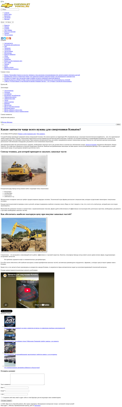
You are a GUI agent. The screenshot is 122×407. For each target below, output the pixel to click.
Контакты (7, 16)
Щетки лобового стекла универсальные (16, 111)
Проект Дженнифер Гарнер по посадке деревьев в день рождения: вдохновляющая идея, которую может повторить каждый (42, 75)
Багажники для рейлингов (12, 95)
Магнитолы (7, 105)
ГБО (5, 46)
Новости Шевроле (9, 54)
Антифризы (8, 94)
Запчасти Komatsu (91, 144)
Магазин (7, 19)
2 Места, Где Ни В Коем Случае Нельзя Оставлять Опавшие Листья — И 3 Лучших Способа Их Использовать (38, 81)
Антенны (7, 92)
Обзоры (6, 27)
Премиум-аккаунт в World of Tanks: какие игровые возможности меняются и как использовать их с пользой (37, 79)
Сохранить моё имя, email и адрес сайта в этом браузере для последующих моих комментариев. (32, 397)
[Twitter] (5, 38)
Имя (2, 387)
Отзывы (6, 28)
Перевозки (7, 59)
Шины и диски (8, 67)
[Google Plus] (10, 38)
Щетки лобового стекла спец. (13, 110)
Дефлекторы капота (10, 97)
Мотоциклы (8, 53)
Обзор (6, 56)
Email (3, 391)
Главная (6, 12)
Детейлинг (7, 49)
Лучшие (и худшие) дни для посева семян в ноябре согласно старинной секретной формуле (32, 78)
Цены (6, 65)
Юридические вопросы (11, 69)
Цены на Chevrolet (9, 31)
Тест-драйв (7, 62)
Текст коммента (5, 384)
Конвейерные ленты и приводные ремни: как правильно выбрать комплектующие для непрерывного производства (39, 76)
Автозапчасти (8, 43)
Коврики (7, 103)
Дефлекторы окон (9, 98)
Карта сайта (8, 14)
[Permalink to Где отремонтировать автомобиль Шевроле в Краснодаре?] (10, 366)
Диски (6, 100)
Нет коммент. (41, 134)
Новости (7, 25)
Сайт (2, 394)
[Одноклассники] (7, 38)
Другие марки (8, 35)
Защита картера (9, 102)
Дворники (7, 48)
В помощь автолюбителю (12, 45)
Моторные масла (9, 108)
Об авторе (7, 17)
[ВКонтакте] (2, 38)
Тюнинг (6, 33)
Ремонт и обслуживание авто (13, 61)
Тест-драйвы (8, 30)
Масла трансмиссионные (12, 106)
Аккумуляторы (8, 90)
